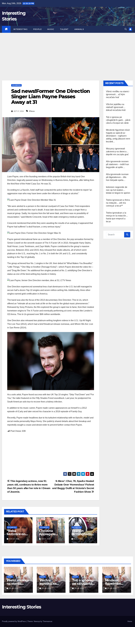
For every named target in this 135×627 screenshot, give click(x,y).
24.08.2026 (14, 588)
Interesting (20, 29)
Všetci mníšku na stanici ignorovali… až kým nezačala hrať (117, 94)
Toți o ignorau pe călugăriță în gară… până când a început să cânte (118, 120)
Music (50, 29)
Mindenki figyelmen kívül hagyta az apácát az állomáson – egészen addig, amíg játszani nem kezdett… (118, 136)
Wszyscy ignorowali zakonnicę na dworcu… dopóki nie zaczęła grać (117, 151)
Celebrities (16, 85)
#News (32, 111)
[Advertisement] (67, 52)
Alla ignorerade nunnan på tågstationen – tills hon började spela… (117, 177)
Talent (64, 29)
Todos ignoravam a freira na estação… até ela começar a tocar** (118, 203)
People (37, 29)
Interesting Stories (21, 607)
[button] (126, 29)
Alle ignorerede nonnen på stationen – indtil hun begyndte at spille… (117, 164)
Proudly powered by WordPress (14, 621)
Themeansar (47, 621)
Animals (79, 29)
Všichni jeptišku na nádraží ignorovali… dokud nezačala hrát (116, 107)
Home (129, 621)
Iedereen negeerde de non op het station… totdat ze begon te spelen (118, 190)
